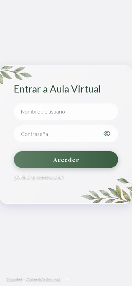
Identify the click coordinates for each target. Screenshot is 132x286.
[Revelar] (107, 134)
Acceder (66, 159)
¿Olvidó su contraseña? (39, 177)
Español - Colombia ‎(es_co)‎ (33, 279)
